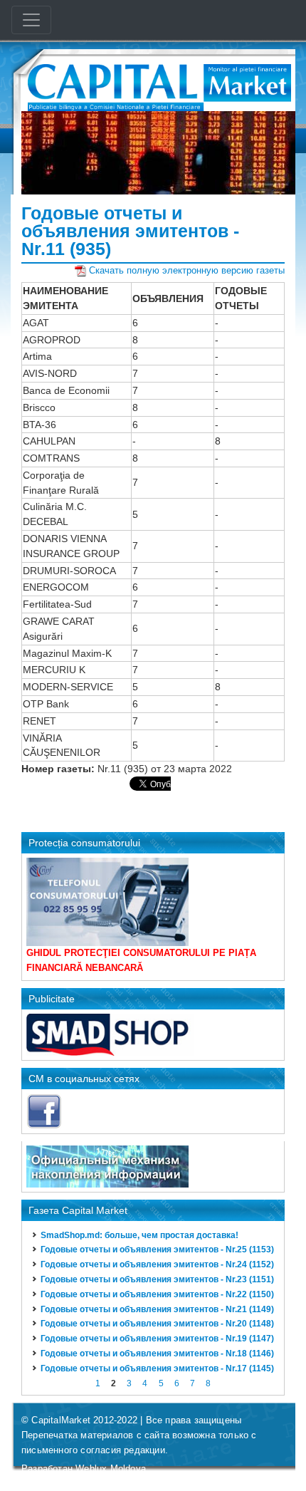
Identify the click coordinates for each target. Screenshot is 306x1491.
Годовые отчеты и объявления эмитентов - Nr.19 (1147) (157, 1339)
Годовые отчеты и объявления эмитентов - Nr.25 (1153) (157, 1249)
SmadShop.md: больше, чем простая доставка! (139, 1235)
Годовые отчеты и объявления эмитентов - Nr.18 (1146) (157, 1353)
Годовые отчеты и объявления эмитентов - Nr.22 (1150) (157, 1294)
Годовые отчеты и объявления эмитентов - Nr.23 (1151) (157, 1279)
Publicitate (51, 998)
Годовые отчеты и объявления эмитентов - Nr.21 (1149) (157, 1309)
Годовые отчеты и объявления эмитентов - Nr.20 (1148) (157, 1324)
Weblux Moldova (110, 1468)
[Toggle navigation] (31, 20)
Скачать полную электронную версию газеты (187, 270)
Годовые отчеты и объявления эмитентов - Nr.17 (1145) (157, 1368)
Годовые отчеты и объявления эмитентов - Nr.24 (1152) (157, 1264)
